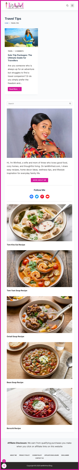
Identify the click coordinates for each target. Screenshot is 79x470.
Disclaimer (65, 455)
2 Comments (19, 51)
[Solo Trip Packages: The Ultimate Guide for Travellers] (21, 37)
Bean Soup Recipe (15, 382)
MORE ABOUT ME (39, 180)
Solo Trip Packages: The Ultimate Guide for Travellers (20, 58)
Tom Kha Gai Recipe (16, 245)
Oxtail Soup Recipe (15, 336)
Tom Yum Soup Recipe (17, 290)
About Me (13, 455)
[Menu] (72, 5)
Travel (10, 51)
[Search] (67, 5)
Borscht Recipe (14, 428)
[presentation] (39, 222)
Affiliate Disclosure (51, 455)
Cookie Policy (37, 455)
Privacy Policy (24, 455)
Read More (15, 89)
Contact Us (39, 458)
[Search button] (70, 103)
